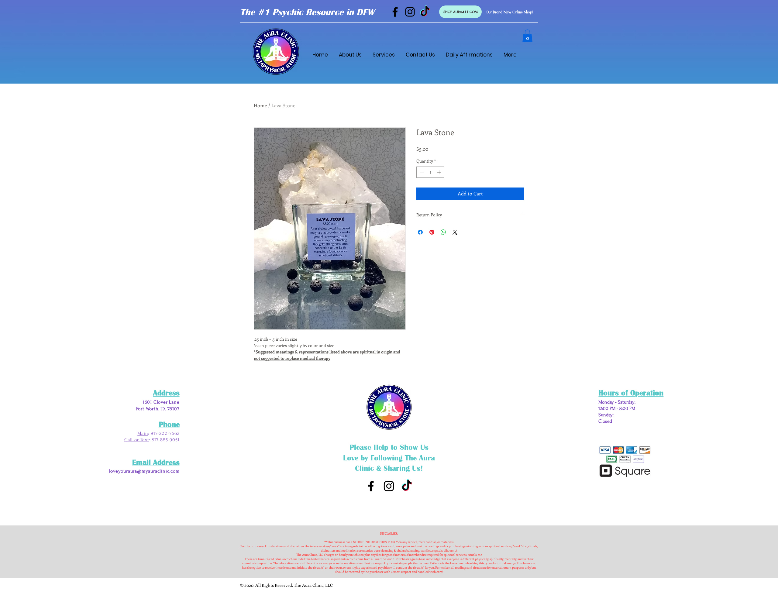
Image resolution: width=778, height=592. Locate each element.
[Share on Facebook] (420, 232)
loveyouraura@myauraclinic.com (144, 471)
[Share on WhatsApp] (443, 232)
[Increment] (439, 172)
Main (142, 433)
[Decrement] (421, 172)
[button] (527, 35)
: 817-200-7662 (163, 433)
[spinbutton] (430, 172)
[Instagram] (410, 11)
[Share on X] (455, 232)
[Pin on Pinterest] (431, 232)
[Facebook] (395, 11)
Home (260, 105)
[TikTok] (424, 11)
